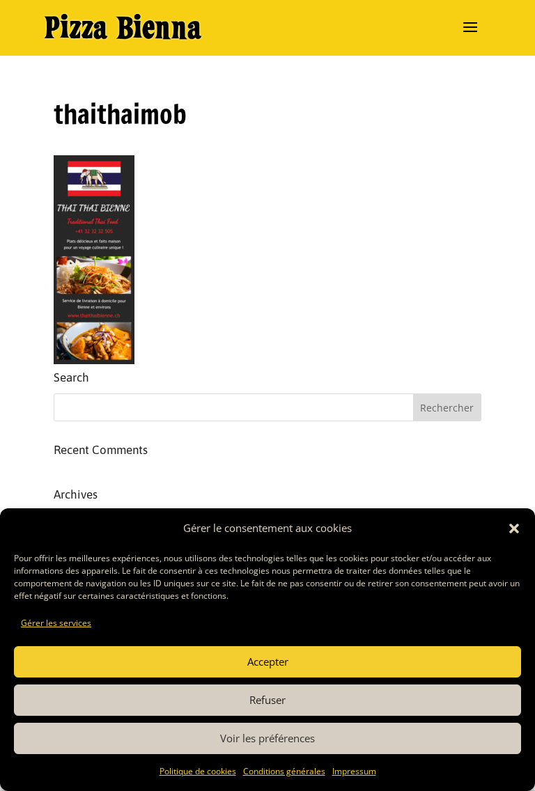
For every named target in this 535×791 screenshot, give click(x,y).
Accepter (267, 661)
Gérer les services (56, 623)
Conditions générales (284, 771)
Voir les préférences (267, 738)
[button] (514, 528)
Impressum (354, 771)
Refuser (267, 700)
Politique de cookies (198, 771)
